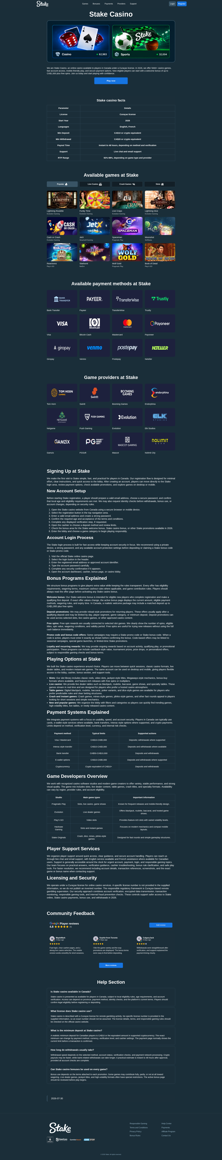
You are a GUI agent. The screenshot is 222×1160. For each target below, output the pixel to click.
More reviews (111, 965)
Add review (160, 925)
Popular (60, 184)
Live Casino (93, 184)
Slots (158, 184)
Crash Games (125, 184)
